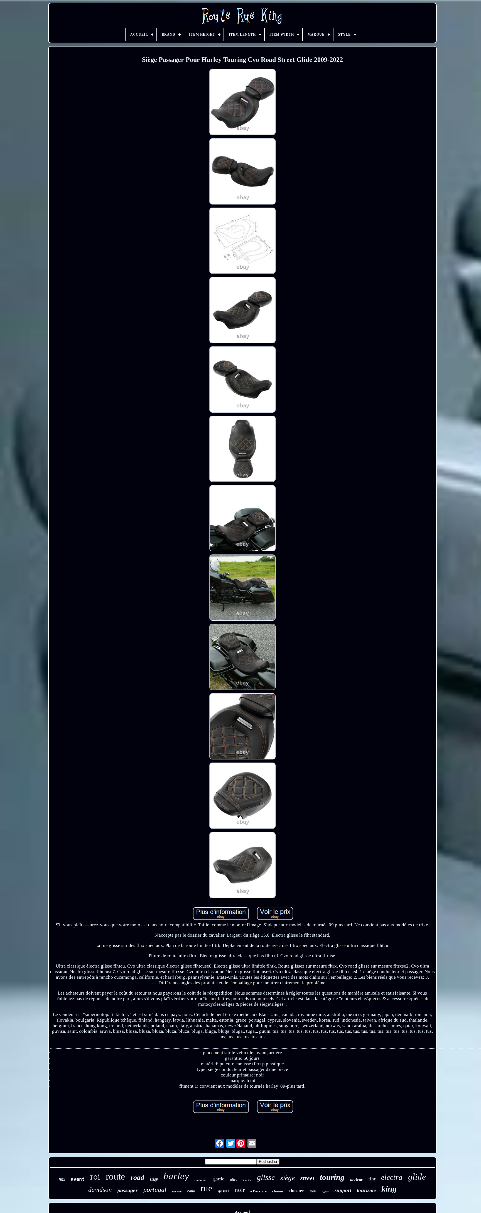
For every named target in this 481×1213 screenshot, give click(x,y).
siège (287, 1178)
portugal (154, 1189)
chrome (278, 1191)
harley (176, 1176)
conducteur (201, 1180)
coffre (325, 1191)
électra (247, 1180)
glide (417, 1177)
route (115, 1176)
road (137, 1177)
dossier (296, 1190)
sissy (154, 1179)
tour (313, 1191)
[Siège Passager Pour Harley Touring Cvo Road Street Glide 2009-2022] (242, 102)
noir (240, 1190)
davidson (100, 1189)
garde (218, 1179)
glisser (223, 1191)
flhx (62, 1179)
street (307, 1178)
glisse (266, 1177)
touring (332, 1177)
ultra (233, 1179)
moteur (356, 1179)
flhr (372, 1179)
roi (95, 1176)
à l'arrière (258, 1191)
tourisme (366, 1190)
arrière (176, 1191)
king (389, 1188)
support (343, 1190)
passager (127, 1190)
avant (78, 1179)
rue (206, 1188)
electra (392, 1177)
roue (191, 1191)
